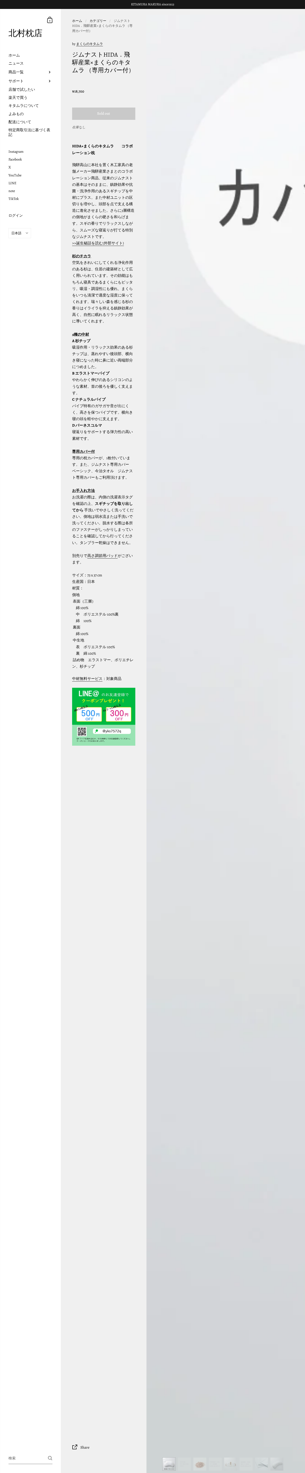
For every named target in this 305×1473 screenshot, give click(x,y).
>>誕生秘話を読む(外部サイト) (98, 243)
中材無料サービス (87, 678)
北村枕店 (25, 33)
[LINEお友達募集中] (103, 716)
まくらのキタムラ (89, 44)
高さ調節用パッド (102, 555)
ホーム (77, 21)
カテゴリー (98, 21)
